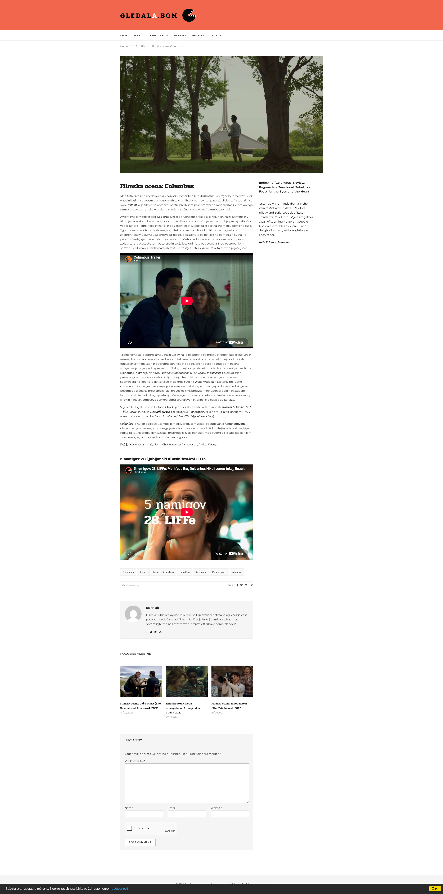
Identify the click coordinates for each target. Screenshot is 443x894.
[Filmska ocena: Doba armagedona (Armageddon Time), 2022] (187, 681)
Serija (138, 35)
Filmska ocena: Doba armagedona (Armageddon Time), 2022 (183, 708)
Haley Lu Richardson (163, 571)
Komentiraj (132, 585)
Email (171, 808)
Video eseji (159, 35)
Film (123, 35)
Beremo (180, 35)
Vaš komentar (135, 761)
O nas (216, 35)
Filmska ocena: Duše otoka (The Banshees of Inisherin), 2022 (140, 705)
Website (216, 808)
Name (129, 808)
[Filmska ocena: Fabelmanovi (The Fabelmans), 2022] (232, 681)
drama (142, 571)
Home (124, 46)
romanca (237, 571)
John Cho (184, 571)
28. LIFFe (139, 46)
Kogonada (200, 571)
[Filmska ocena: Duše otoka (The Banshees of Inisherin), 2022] (141, 681)
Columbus (128, 571)
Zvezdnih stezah (160, 411)
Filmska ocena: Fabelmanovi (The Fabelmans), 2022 (229, 705)
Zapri (435, 888)
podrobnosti (120, 888)
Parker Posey (219, 571)
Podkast (199, 35)
